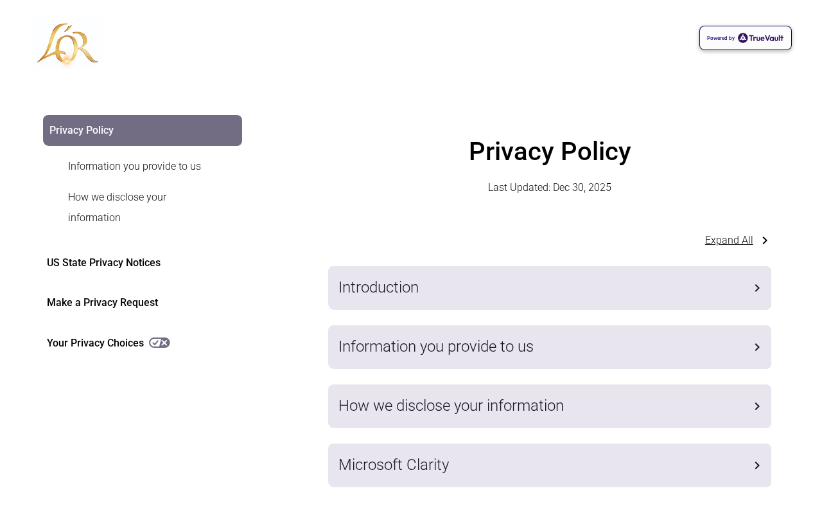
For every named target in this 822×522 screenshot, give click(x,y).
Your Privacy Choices (95, 343)
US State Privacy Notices (104, 262)
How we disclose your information (117, 207)
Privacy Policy (81, 130)
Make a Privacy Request (102, 302)
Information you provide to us (134, 166)
